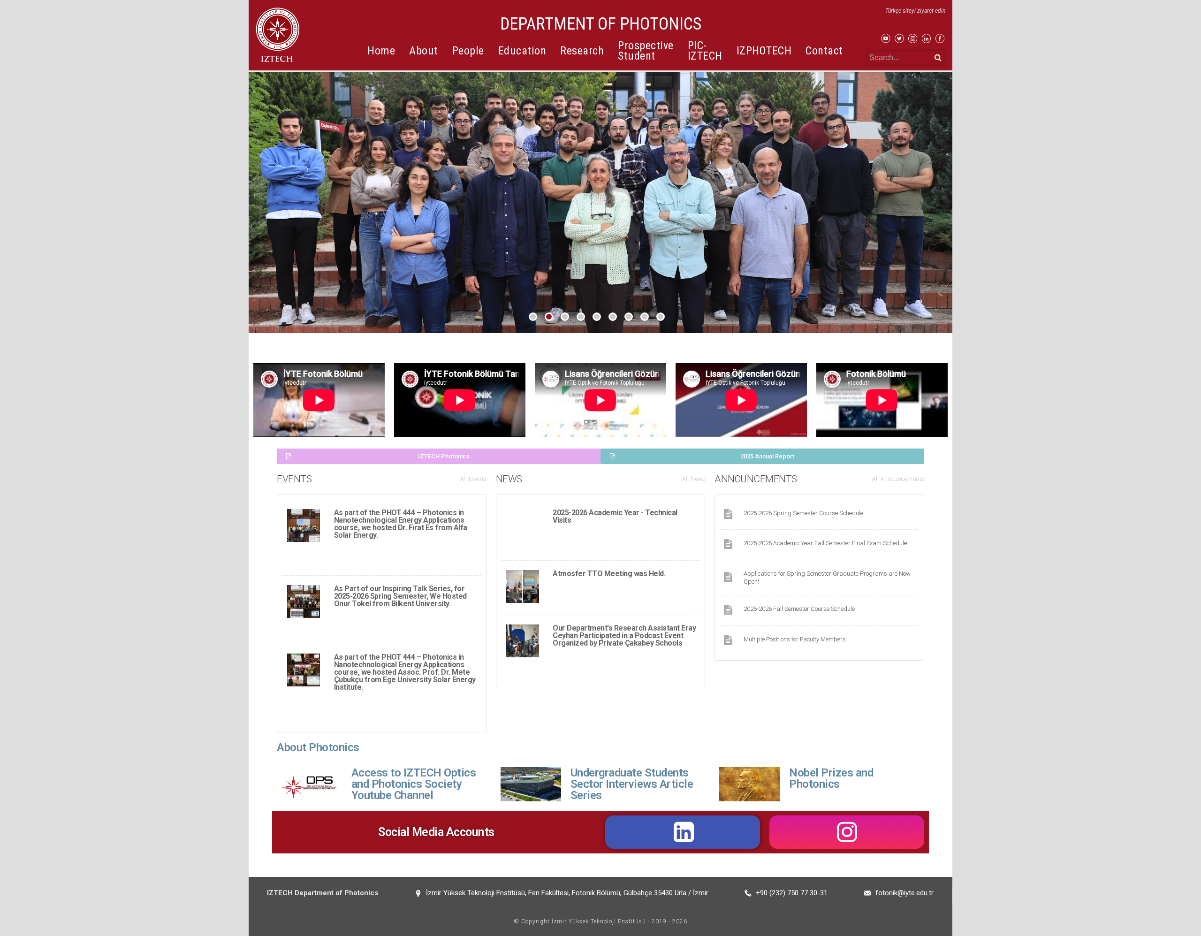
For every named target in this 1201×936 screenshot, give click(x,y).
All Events (473, 479)
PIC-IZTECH (705, 50)
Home (381, 50)
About (423, 50)
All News (693, 479)
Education (522, 50)
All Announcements (898, 479)
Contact (824, 50)
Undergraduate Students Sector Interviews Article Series (631, 784)
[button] (438, 456)
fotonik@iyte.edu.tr (904, 893)
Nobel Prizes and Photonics (831, 778)
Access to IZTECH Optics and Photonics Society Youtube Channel (413, 784)
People (468, 50)
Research (582, 50)
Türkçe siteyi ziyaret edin (915, 11)
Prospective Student (646, 50)
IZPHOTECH (764, 50)
